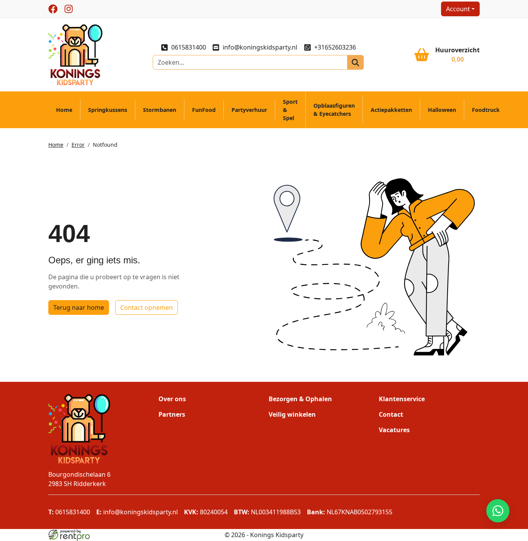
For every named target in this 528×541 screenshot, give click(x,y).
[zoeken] (355, 62)
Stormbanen (159, 109)
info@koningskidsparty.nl (260, 47)
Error (78, 144)
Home (64, 109)
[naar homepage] (75, 54)
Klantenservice (402, 399)
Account (458, 9)
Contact (391, 414)
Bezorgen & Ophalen (300, 399)
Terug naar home (78, 307)
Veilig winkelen (292, 414)
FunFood (204, 109)
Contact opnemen (146, 307)
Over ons (172, 399)
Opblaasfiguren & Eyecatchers (334, 109)
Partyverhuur (249, 109)
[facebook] (53, 9)
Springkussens (107, 109)
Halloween (442, 109)
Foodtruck (486, 109)
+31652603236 (335, 47)
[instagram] (68, 9)
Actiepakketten (391, 109)
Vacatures (394, 430)
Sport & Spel (290, 110)
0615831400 (188, 47)
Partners (171, 414)
